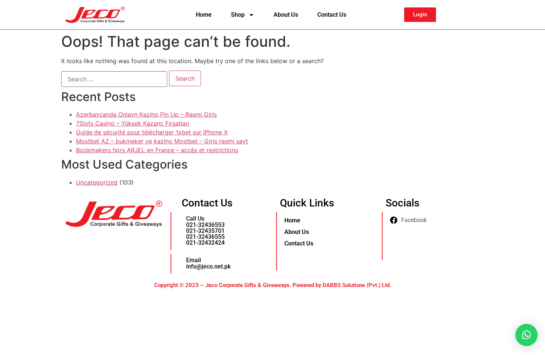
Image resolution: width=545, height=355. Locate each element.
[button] (526, 335)
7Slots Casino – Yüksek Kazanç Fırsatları (132, 123)
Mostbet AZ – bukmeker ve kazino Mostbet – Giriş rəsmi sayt (162, 141)
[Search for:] (114, 79)
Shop (238, 14)
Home (204, 14)
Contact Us (331, 14)
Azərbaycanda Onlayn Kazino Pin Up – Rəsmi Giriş (146, 114)
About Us (286, 14)
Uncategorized (97, 182)
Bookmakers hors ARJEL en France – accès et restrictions (157, 150)
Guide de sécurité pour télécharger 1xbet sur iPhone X (152, 132)
